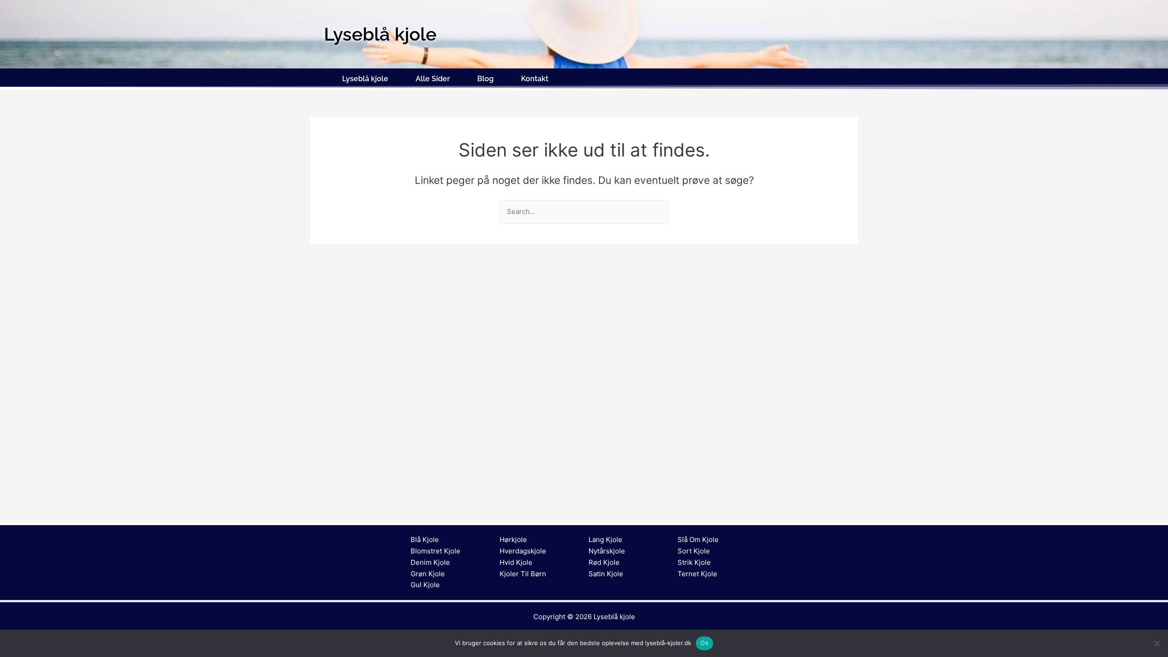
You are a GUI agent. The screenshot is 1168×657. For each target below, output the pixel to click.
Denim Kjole (430, 562)
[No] (1156, 643)
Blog (485, 78)
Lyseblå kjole (365, 78)
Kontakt (534, 78)
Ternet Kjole (697, 573)
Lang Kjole (605, 539)
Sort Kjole (694, 551)
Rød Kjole (604, 562)
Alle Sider (433, 78)
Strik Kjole (694, 562)
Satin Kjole (606, 573)
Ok (704, 643)
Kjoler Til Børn (523, 573)
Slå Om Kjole (698, 539)
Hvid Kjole (516, 562)
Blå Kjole (425, 539)
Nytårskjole (607, 551)
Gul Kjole (425, 584)
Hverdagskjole (523, 551)
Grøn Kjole (428, 573)
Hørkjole (513, 539)
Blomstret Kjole (435, 551)
